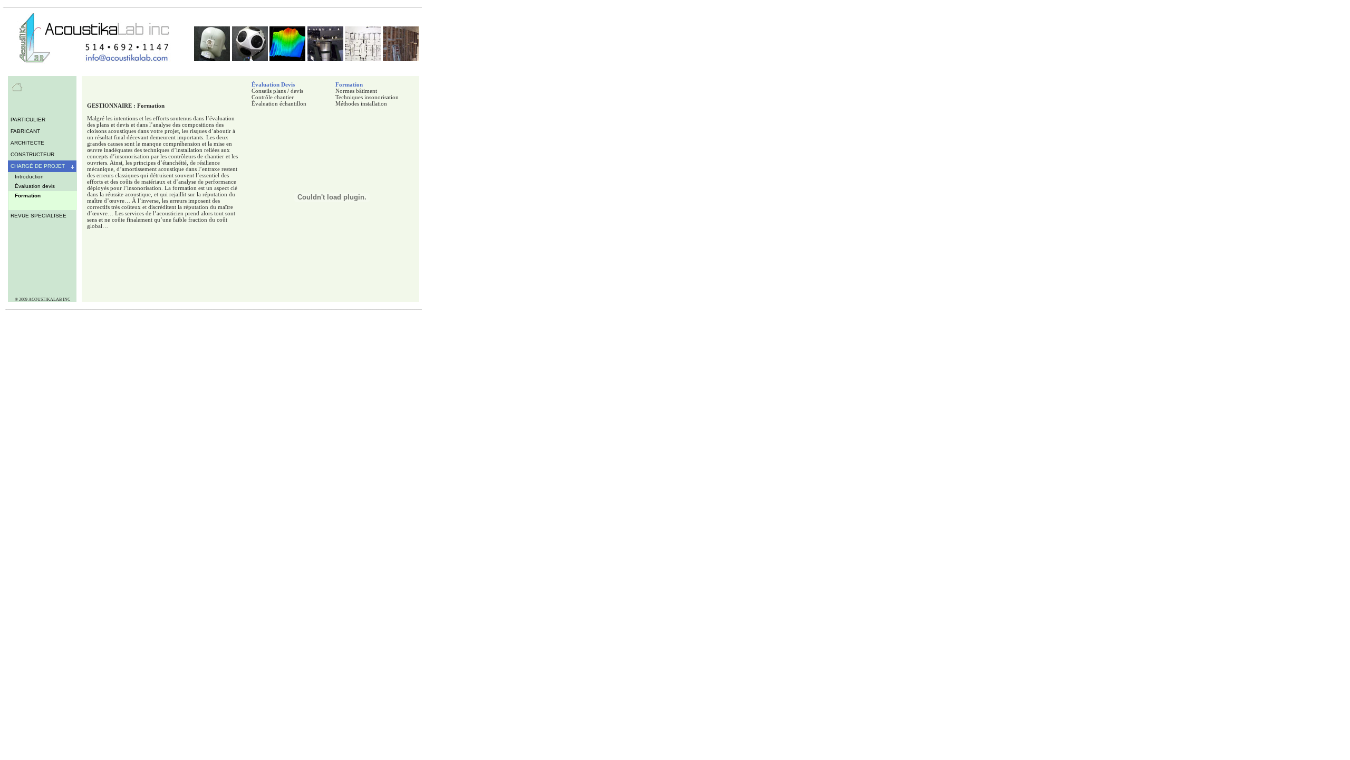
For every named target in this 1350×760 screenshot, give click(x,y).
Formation (349, 84)
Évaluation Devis (273, 84)
